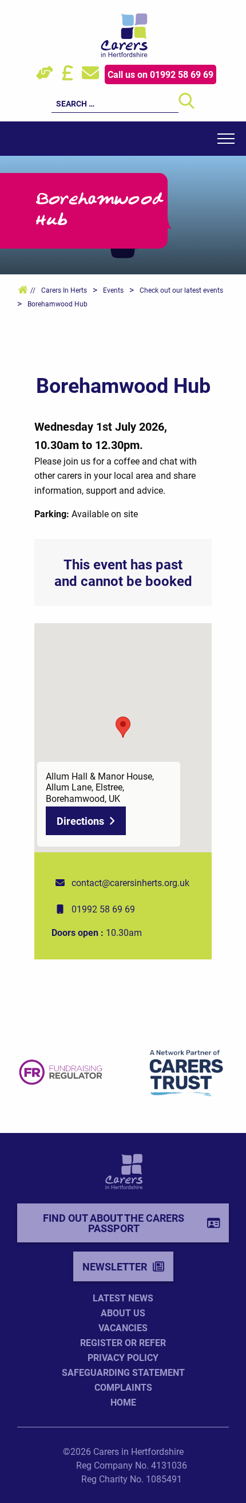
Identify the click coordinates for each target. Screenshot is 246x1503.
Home (123, 1402)
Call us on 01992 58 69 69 (160, 74)
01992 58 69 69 (103, 909)
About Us (123, 1313)
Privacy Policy (123, 1357)
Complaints (123, 1387)
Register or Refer (123, 1342)
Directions (80, 821)
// (32, 289)
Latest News (123, 1298)
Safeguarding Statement (123, 1372)
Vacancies (123, 1327)
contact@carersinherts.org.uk (130, 882)
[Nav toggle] (226, 138)
